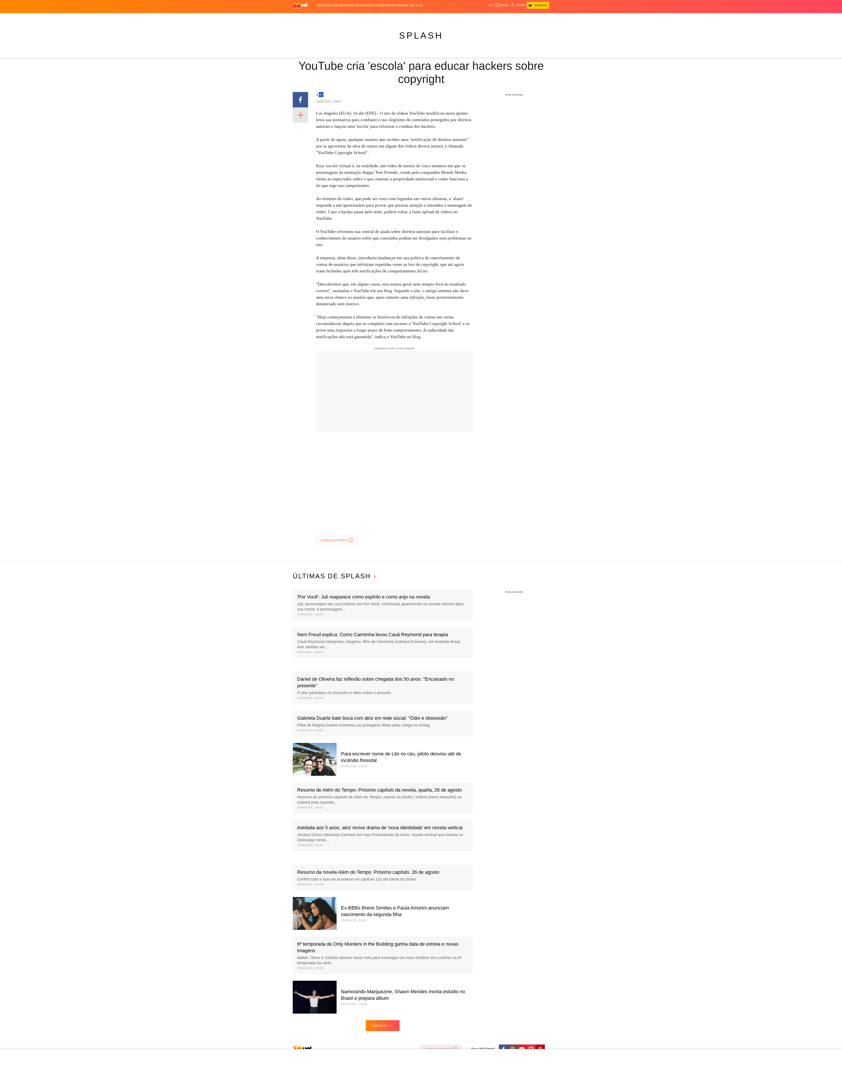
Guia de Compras (543, 17)
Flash (315, 17)
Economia (386, 17)
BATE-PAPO (346, 5)
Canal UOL (485, 17)
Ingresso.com (327, 5)
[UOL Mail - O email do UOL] (502, 5)
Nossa (499, 17)
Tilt (464, 17)
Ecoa (472, 17)
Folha (399, 17)
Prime (516, 17)
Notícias (343, 17)
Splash (425, 17)
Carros (371, 17)
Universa (439, 17)
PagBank (402, 5)
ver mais (379, 1026)
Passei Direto (385, 5)
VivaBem (454, 17)
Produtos (301, 17)
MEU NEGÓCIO (364, 5)
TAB (508, 17)
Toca (525, 17)
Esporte (412, 17)
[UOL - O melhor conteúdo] (300, 6)
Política (357, 17)
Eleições (328, 17)
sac (491, 5)
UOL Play (416, 5)
